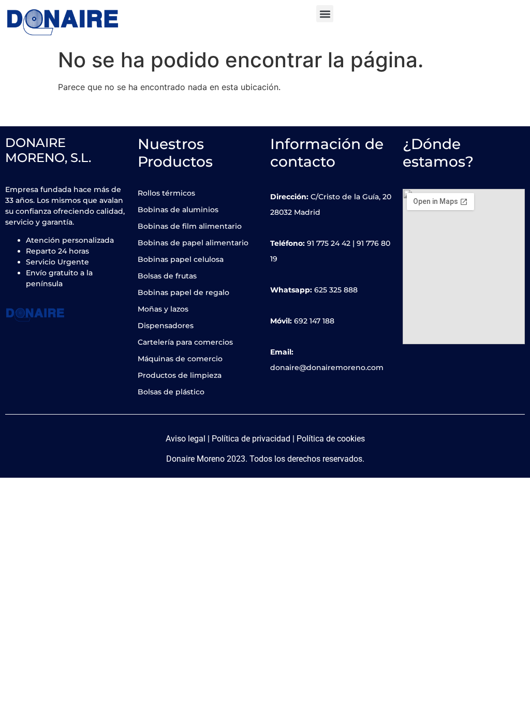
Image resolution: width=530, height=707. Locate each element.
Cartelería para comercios (185, 342)
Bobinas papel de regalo (183, 292)
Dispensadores (166, 325)
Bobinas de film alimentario (190, 226)
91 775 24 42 (328, 243)
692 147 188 (314, 321)
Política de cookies (331, 439)
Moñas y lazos (163, 309)
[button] (324, 13)
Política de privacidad (251, 439)
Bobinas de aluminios (178, 209)
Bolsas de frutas (167, 276)
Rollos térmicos (166, 193)
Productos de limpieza (180, 375)
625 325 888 (336, 289)
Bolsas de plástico (171, 391)
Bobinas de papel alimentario (193, 242)
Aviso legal (185, 439)
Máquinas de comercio (180, 358)
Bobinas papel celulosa (181, 259)
